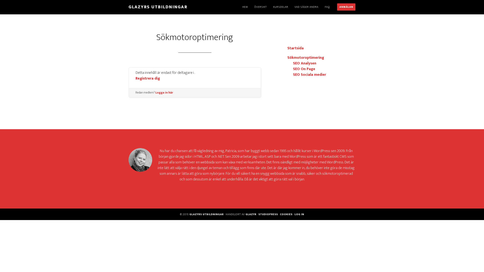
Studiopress (268, 214)
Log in (299, 214)
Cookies (286, 214)
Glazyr (251, 214)
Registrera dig (148, 78)
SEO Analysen (304, 63)
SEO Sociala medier (309, 74)
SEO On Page (304, 69)
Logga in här (164, 92)
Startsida (295, 48)
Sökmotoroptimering (305, 57)
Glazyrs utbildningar (158, 7)
